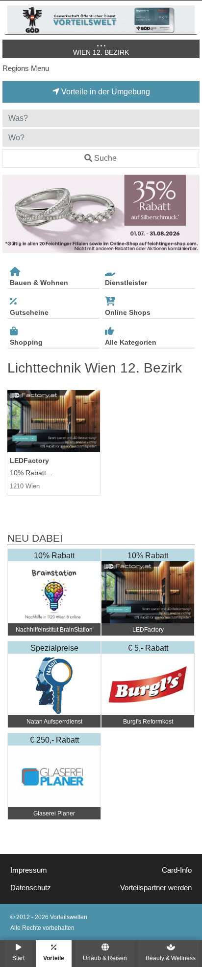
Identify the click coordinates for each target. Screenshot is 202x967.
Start (18, 958)
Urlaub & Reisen (105, 958)
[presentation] (11, 214)
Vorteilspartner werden (156, 888)
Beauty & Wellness (171, 958)
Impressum (28, 870)
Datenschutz (30, 888)
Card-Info (177, 870)
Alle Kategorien (130, 342)
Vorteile (53, 958)
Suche (105, 158)
